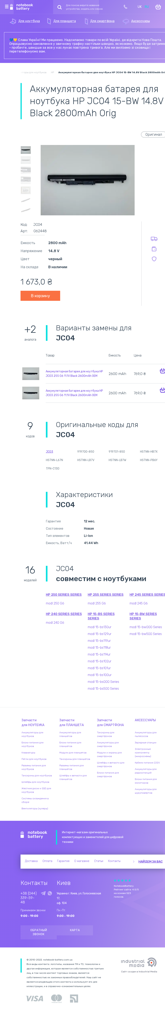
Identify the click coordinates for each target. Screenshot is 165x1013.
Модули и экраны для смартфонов (109, 754)
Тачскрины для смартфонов (105, 734)
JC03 (49, 451)
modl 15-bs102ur (99, 661)
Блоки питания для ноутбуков (32, 744)
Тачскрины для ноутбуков (37, 775)
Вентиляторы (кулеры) (35, 808)
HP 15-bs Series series (101, 616)
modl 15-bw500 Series (146, 634)
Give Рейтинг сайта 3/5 (122, 880)
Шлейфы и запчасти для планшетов (73, 777)
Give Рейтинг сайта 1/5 (115, 880)
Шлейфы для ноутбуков (35, 782)
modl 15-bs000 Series (103, 682)
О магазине (81, 861)
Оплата (47, 861)
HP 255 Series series (106, 595)
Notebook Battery (34, 835)
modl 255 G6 (97, 603)
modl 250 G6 (55, 603)
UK (140, 7)
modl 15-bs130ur (99, 627)
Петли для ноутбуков (34, 759)
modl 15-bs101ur (99, 668)
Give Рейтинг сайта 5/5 (129, 880)
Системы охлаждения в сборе (35, 800)
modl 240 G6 (55, 623)
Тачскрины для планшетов (74, 759)
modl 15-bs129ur (99, 634)
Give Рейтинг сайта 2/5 (119, 880)
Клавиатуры (28, 752)
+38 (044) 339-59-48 (29, 897)
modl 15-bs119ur (99, 641)
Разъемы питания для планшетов (71, 767)
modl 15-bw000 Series (146, 627)
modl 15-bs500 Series (103, 688)
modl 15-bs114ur (99, 654)
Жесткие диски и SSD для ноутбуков (36, 790)
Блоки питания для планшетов (70, 744)
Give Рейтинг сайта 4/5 (126, 880)
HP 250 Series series (64, 595)
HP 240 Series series (64, 614)
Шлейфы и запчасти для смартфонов (110, 764)
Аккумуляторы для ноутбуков (32, 734)
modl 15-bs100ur (99, 675)
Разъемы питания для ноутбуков (34, 767)
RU (147, 7)
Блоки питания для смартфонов (108, 774)
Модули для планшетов (73, 752)
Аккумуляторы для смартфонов (108, 744)
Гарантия (63, 861)
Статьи (98, 861)
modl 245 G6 (139, 603)
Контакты (114, 861)
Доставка (31, 861)
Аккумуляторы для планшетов (70, 734)
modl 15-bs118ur (99, 647)
